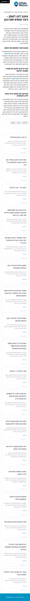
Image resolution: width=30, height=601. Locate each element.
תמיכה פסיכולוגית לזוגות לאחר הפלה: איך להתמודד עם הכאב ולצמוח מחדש (15, 293)
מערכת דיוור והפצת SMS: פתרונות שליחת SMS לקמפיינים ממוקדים (17, 346)
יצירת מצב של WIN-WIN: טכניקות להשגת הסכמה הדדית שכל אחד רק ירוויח (15, 212)
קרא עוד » (24, 148)
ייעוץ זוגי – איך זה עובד (18, 187)
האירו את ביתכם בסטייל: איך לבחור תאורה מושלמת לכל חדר (16, 162)
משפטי (13, 122)
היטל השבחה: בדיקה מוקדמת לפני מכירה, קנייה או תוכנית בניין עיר (15, 240)
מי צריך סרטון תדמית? (18, 137)
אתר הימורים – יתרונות (18, 371)
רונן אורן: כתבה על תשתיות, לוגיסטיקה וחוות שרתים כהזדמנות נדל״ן (16, 396)
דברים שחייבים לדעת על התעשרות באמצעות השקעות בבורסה (15, 547)
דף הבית (26, 12)
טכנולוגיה (25, 122)
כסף (19, 122)
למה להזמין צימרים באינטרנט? (15, 522)
